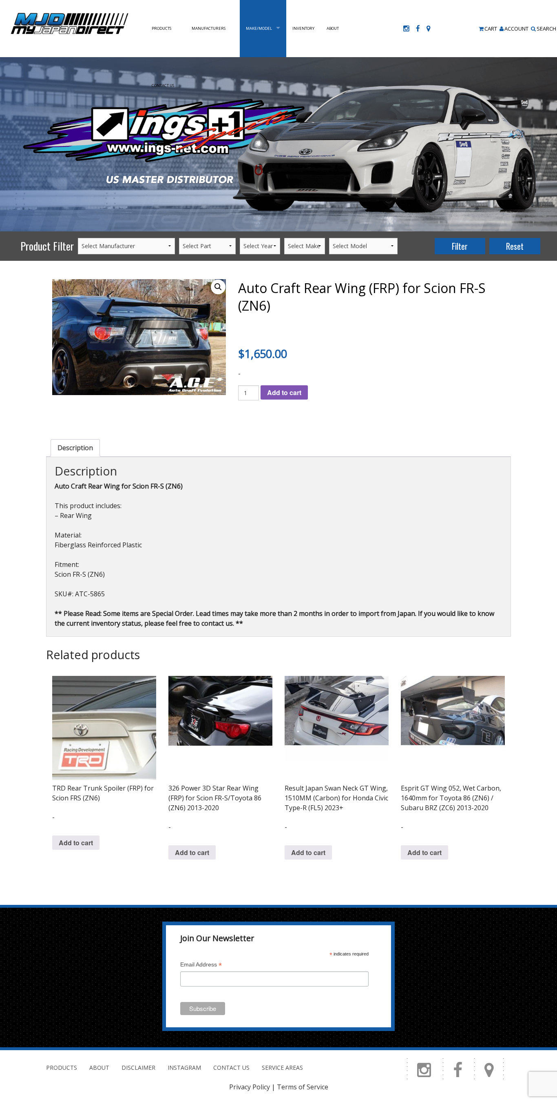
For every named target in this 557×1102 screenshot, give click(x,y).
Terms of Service (302, 1086)
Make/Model (259, 28)
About (333, 28)
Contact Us (163, 85)
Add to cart (284, 392)
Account (516, 28)
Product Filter (47, 246)
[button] (218, 287)
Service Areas (282, 1067)
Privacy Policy (249, 1086)
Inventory (303, 28)
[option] (278, 144)
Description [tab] (75, 447)
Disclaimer (138, 1067)
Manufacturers (208, 28)
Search (546, 28)
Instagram (184, 1067)
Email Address (201, 965)
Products (161, 28)
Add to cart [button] (76, 842)
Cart (490, 28)
